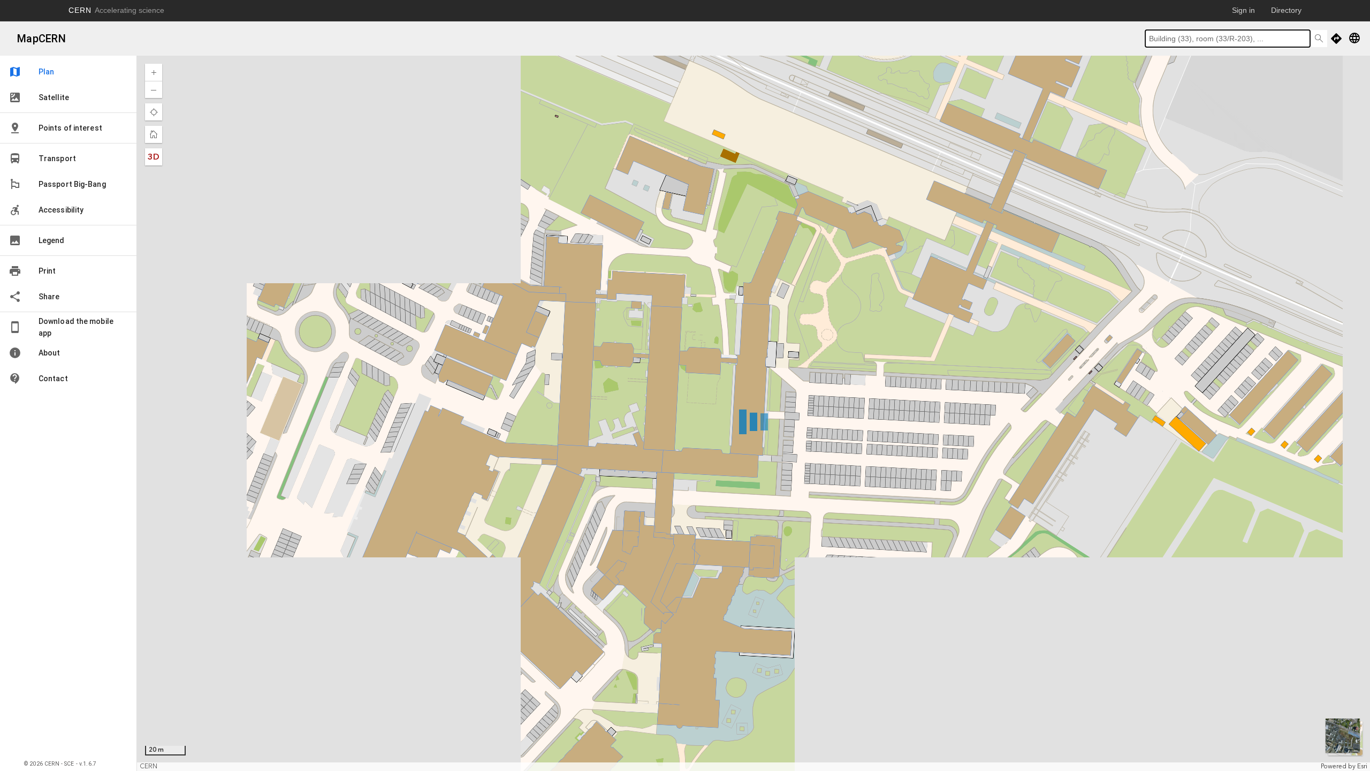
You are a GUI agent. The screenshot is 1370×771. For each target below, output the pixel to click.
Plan (31, 71)
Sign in (1243, 10)
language (1354, 38)
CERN (116, 10)
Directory (1286, 10)
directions (1336, 38)
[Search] (1318, 38)
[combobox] (1227, 38)
